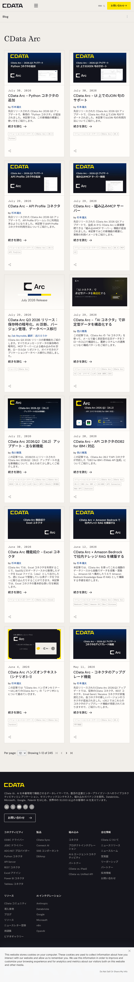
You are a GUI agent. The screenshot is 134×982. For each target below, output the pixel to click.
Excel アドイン (12, 872)
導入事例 (9, 909)
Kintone (112, 604)
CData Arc (41, 134)
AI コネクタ (84, 374)
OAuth (48, 484)
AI (75, 252)
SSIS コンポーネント (47, 850)
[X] (12, 806)
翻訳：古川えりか (37, 335)
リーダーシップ (109, 861)
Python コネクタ (13, 856)
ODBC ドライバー (14, 839)
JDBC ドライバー (13, 845)
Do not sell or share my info (113, 971)
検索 (100, 6)
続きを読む (15, 126)
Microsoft (41, 920)
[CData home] (15, 5)
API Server (10, 861)
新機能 (56, 484)
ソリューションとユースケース (21, 134)
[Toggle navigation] (35, 5)
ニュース (12, 369)
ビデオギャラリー (14, 936)
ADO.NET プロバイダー (17, 850)
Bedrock (78, 604)
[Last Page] (71, 753)
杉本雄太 (16, 107)
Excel (51, 600)
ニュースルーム (109, 850)
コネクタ (73, 839)
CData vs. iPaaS (78, 868)
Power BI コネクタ (14, 878)
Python (12, 138)
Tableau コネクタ (13, 883)
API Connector (113, 484)
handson (12, 724)
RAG (86, 604)
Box (104, 604)
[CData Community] (31, 806)
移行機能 (77, 724)
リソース (9, 920)
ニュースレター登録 (15, 925)
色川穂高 (82, 331)
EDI (110, 374)
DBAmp (40, 856)
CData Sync (43, 839)
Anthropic (42, 903)
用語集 (8, 931)
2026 (11, 484)
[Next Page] (66, 753)
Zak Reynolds (19, 335)
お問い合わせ (117, 5)
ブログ (8, 914)
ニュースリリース (110, 845)
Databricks (42, 909)
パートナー (75, 863)
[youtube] (19, 806)
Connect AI (42, 845)
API (41, 484)
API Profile (14, 252)
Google (40, 914)
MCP (122, 248)
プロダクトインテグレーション (82, 847)
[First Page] (56, 753)
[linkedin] (6, 806)
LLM (93, 374)
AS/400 (101, 484)
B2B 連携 (102, 374)
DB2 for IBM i (88, 484)
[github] (25, 806)
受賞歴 (104, 856)
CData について (110, 839)
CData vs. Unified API (81, 874)
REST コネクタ (12, 867)
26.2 (18, 484)
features (88, 489)
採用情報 (106, 872)
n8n (38, 925)
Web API (78, 489)
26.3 (50, 134)
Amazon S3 (95, 604)
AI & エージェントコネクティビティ (82, 856)
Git (35, 484)
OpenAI (40, 931)
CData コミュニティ (15, 903)
